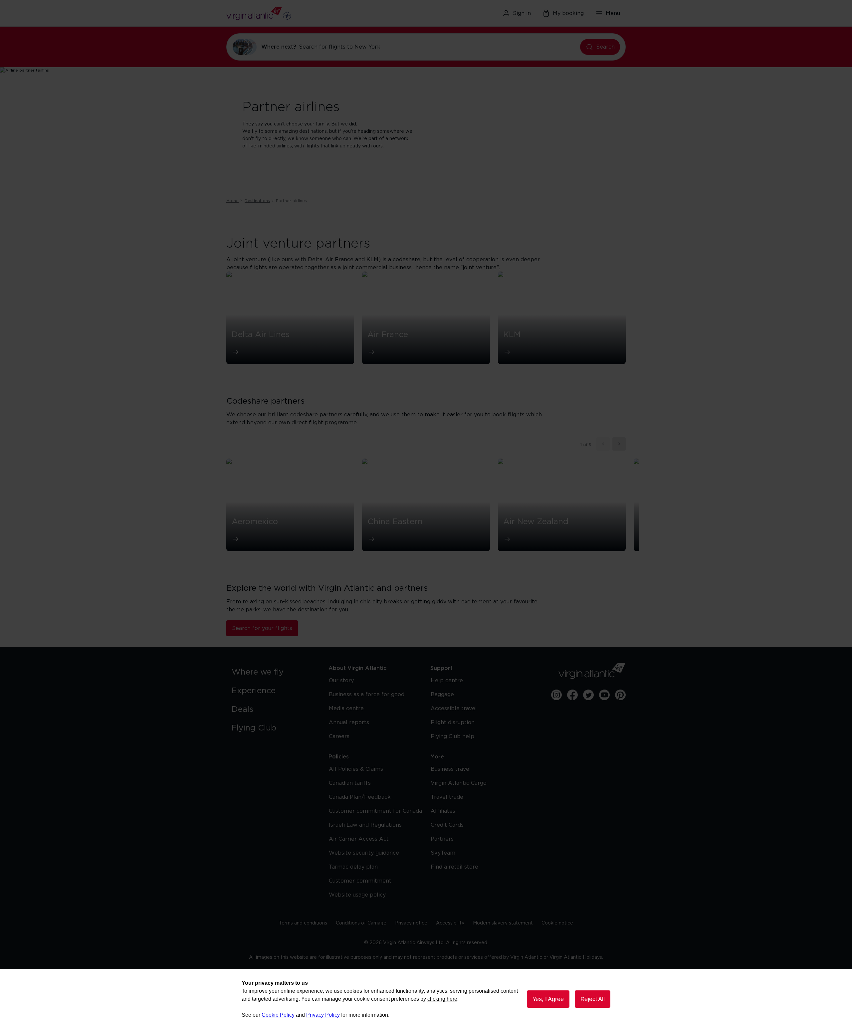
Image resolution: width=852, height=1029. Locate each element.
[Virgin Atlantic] (291, 13)
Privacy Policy (323, 1015)
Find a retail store (454, 867)
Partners (442, 839)
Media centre (346, 708)
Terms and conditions (303, 923)
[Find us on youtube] (604, 695)
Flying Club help (452, 736)
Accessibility (450, 923)
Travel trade (447, 797)
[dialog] (426, 999)
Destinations (257, 201)
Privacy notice (411, 923)
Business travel (451, 769)
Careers (339, 736)
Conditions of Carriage (361, 923)
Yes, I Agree (548, 999)
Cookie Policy (278, 1015)
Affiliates (443, 811)
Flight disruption (453, 722)
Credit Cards (447, 825)
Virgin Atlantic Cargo (459, 783)
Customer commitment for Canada (375, 811)
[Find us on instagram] (556, 695)
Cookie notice (557, 923)
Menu (613, 13)
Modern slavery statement (503, 923)
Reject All (592, 999)
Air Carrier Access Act (359, 839)
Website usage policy (357, 895)
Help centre (447, 680)
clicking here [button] (442, 999)
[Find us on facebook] (572, 695)
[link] (273, 672)
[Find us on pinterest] (620, 695)
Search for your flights (262, 628)
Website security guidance (364, 853)
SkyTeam (443, 853)
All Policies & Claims (356, 769)
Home (232, 201)
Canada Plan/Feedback (360, 797)
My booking (568, 13)
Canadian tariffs (350, 783)
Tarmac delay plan (353, 867)
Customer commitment (360, 881)
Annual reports (349, 722)
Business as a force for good (366, 694)
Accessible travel (454, 708)
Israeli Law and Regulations (365, 825)
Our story (341, 680)
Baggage (442, 694)
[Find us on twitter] (588, 695)
